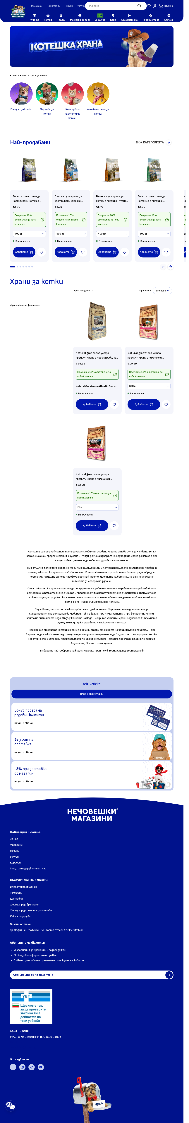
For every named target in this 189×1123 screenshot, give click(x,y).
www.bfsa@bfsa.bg (23, 1047)
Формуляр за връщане (24, 904)
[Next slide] (170, 267)
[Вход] (155, 6)
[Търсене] (139, 6)
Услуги (81, 5)
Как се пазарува (20, 916)
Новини (69, 5)
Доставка (16, 898)
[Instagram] (22, 1067)
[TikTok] (31, 1067)
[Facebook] (13, 1067)
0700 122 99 (18, 1042)
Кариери (15, 862)
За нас (14, 839)
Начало (13, 75)
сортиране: (145, 290)
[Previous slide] (163, 267)
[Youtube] (41, 1067)
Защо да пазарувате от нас (28, 868)
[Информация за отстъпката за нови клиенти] (42, 220)
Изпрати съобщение (23, 887)
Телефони (16, 893)
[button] (149, 6)
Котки (23, 75)
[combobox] (116, 6)
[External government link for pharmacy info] (31, 1006)
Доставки (54, 5)
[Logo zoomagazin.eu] (18, 11)
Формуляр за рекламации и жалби (31, 910)
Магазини (16, 845)
